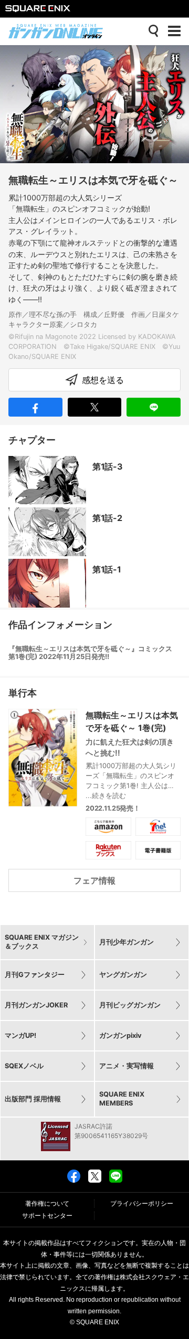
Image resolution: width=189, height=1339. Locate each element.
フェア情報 (95, 880)
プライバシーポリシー (141, 1203)
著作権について (47, 1203)
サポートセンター (47, 1215)
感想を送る (103, 380)
